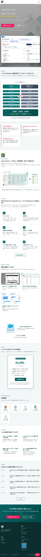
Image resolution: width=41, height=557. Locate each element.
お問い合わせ (3, 542)
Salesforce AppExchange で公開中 (34, 554)
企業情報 (2, 539)
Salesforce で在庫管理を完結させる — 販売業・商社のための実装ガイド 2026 (24, 482)
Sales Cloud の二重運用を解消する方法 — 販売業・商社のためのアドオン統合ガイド (25, 487)
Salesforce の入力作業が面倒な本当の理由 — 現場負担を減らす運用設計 (24, 470)
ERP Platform (23, 528)
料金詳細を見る (20, 379)
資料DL (37, 554)
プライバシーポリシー (25, 539)
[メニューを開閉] (39, 2)
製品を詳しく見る (21, 25)
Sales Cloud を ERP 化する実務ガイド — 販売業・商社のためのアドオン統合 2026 (25, 493)
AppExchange (23, 533)
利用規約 (22, 540)
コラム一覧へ (20, 499)
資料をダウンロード (7, 25)
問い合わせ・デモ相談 (27, 517)
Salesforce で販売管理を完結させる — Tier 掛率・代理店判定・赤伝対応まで (25, 476)
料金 (22, 530)
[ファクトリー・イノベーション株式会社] (2, 2)
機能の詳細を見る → (20, 255)
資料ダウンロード (24, 531)
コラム (2, 540)
